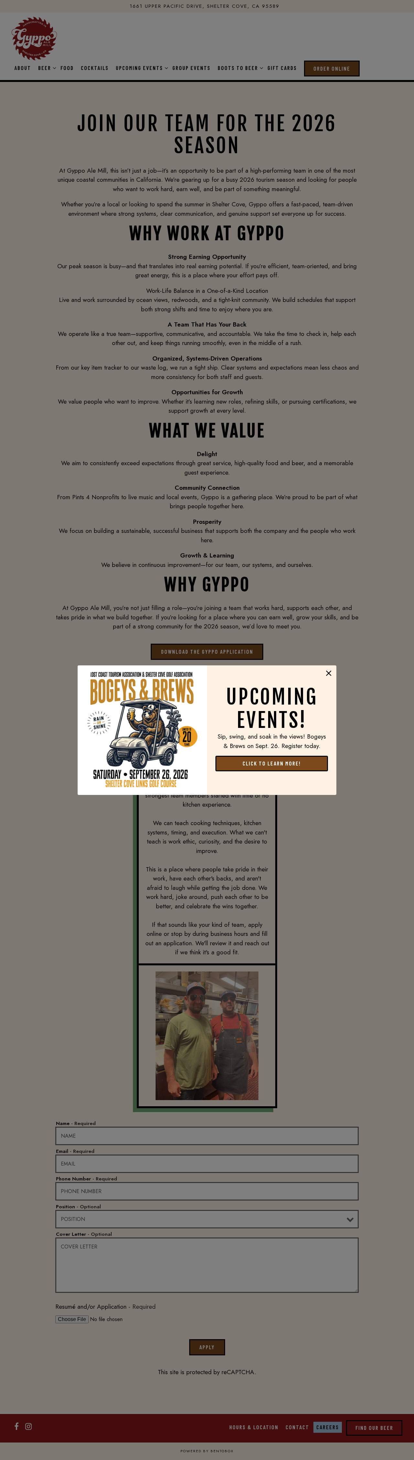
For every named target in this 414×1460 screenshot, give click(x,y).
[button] (328, 673)
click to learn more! (272, 763)
